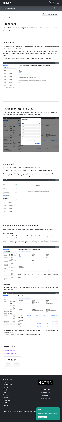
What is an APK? (45, 398)
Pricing (5, 390)
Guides (5, 392)
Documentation (7, 384)
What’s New (6, 400)
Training (5, 395)
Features (5, 387)
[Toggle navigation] (58, 3)
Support (5, 402)
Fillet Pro (5, 405)
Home (4, 382)
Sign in (52, 3)
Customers (6, 397)
